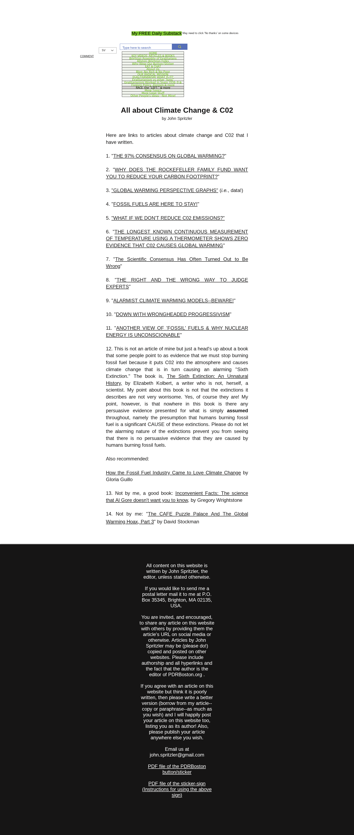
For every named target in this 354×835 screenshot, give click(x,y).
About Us (152, 69)
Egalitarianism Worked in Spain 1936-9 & (153, 82)
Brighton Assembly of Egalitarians (153, 58)
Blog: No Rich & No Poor (153, 71)
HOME (153, 53)
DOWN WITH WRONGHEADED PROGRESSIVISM (173, 314)
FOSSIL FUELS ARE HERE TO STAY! (155, 204)
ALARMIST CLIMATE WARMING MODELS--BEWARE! (173, 300)
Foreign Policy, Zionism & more (153, 85)
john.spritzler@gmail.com (177, 755)
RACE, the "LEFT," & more (153, 87)
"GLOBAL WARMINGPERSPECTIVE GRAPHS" (164, 190)
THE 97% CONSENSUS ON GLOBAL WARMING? (169, 156)
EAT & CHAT (153, 66)
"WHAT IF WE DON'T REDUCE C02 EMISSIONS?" (168, 218)
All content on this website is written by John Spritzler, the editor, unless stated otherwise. (176, 571)
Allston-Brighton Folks (153, 61)
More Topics (153, 90)
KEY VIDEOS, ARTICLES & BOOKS (153, 55)
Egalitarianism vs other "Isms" (153, 79)
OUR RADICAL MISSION (152, 74)
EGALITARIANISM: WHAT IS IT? (153, 77)
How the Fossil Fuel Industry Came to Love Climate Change (173, 472)
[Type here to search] (179, 47)
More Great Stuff (153, 93)
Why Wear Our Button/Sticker (153, 63)
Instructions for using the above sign (178, 792)
